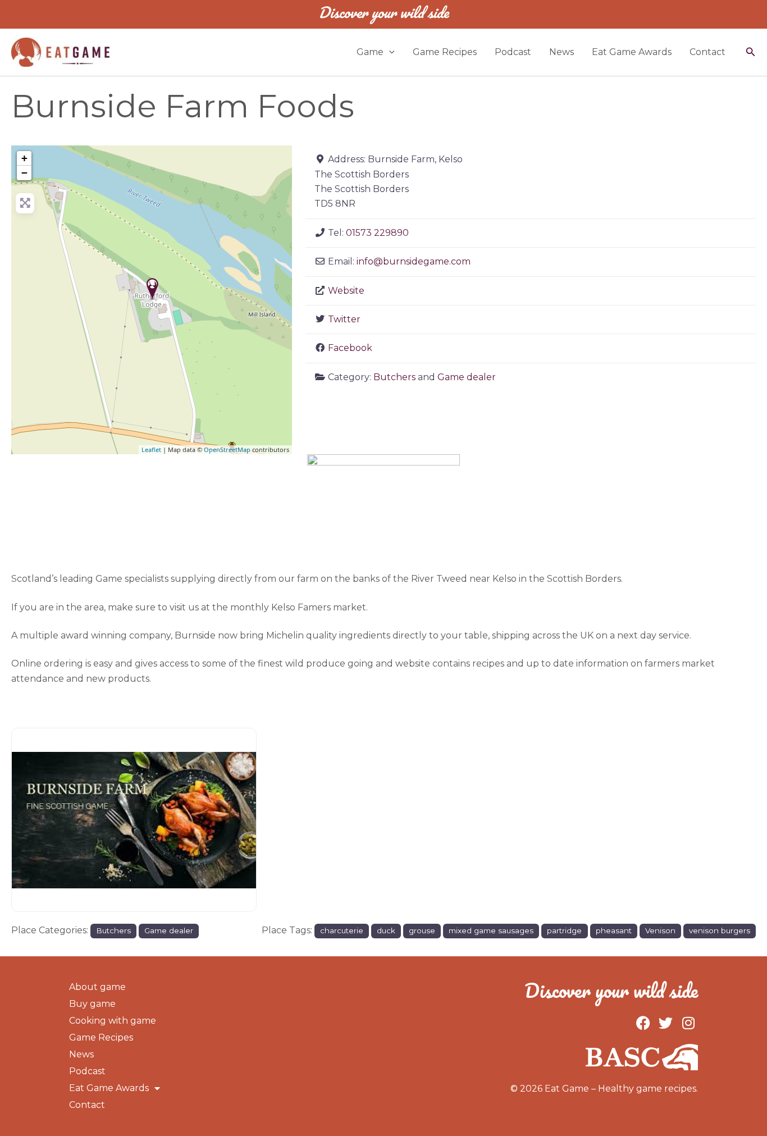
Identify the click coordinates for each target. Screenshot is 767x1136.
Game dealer (466, 377)
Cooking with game (112, 1020)
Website (346, 290)
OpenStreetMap (227, 449)
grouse (422, 930)
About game (97, 987)
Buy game (92, 1003)
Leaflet (151, 449)
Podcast (513, 52)
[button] (389, 52)
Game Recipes (445, 52)
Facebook (350, 348)
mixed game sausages (491, 930)
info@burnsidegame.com (414, 261)
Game (370, 52)
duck (386, 930)
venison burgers (719, 930)
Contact (707, 52)
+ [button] (24, 158)
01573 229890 (377, 232)
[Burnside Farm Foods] (152, 288)
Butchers (394, 377)
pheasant (614, 930)
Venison (660, 930)
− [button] (24, 173)
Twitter (344, 319)
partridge (564, 930)
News (561, 52)
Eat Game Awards (632, 52)
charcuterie (341, 930)
